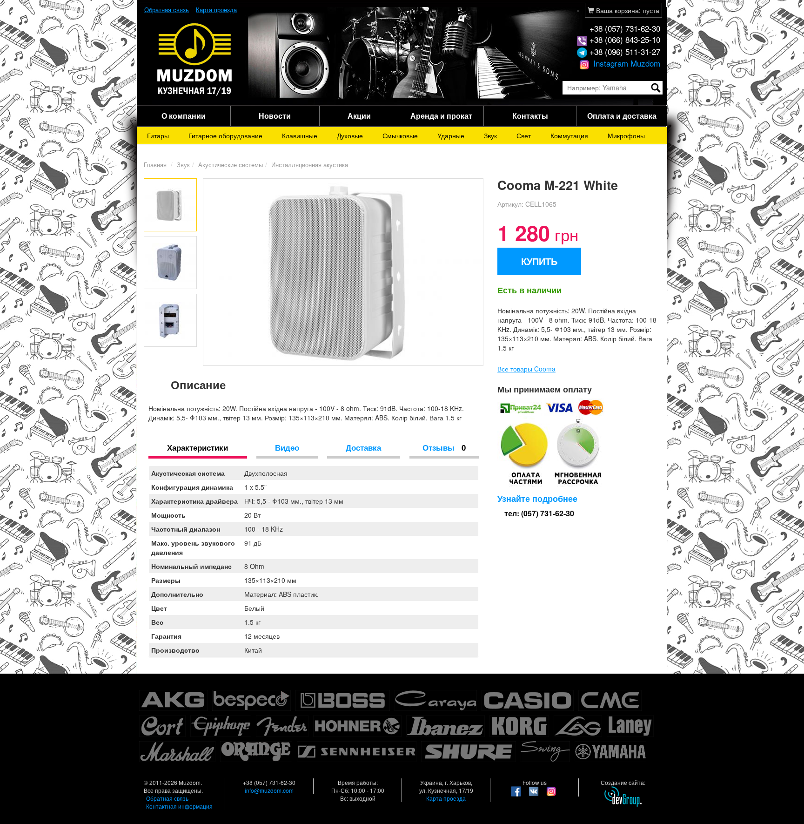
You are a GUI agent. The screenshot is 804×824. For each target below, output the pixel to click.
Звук (490, 135)
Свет (523, 135)
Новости (275, 115)
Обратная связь (166, 9)
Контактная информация (179, 806)
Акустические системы (230, 164)
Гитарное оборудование (225, 135)
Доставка (363, 447)
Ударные (450, 135)
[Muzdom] (194, 58)
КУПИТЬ (539, 261)
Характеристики (197, 447)
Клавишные (299, 135)
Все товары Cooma (526, 368)
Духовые (350, 135)
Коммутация (569, 135)
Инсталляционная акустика (309, 164)
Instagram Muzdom (625, 63)
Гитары (158, 135)
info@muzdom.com (269, 790)
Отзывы (444, 447)
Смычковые (400, 135)
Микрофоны (626, 135)
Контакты (530, 115)
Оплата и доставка (622, 115)
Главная (155, 164)
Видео (287, 447)
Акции (359, 115)
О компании (183, 115)
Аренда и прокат (441, 115)
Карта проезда (216, 9)
